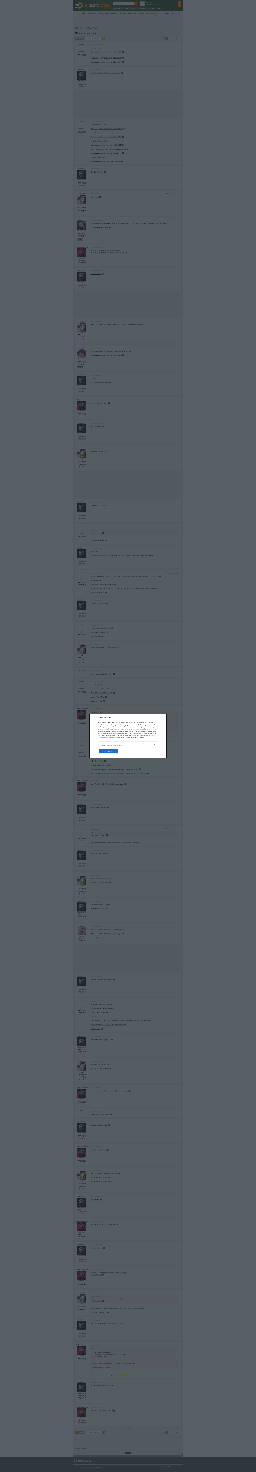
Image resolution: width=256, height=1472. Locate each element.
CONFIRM (109, 751)
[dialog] (128, 736)
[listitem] (128, 745)
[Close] (162, 718)
